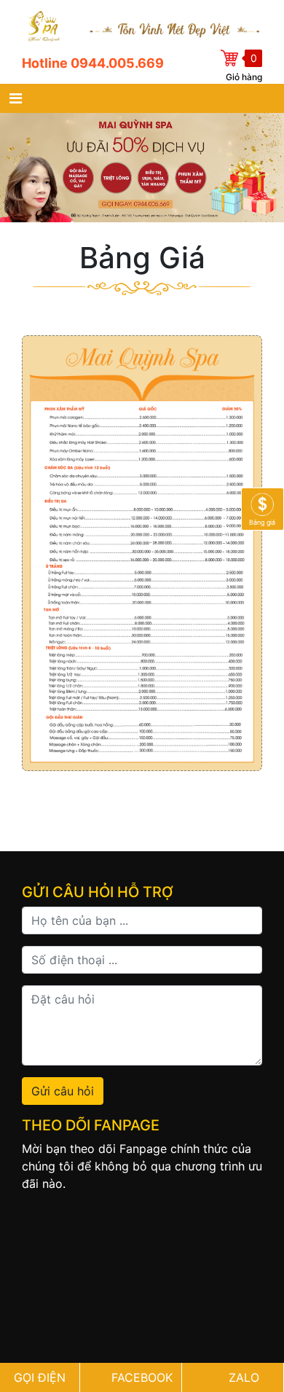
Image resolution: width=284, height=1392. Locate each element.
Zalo (244, 1377)
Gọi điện (40, 1377)
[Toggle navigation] (15, 98)
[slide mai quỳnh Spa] (142, 167)
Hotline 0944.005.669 (93, 63)
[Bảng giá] (262, 507)
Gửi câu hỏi (62, 1091)
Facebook (142, 1377)
